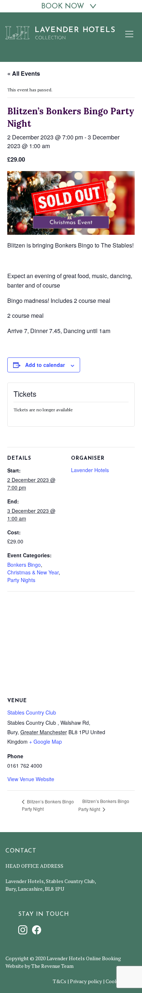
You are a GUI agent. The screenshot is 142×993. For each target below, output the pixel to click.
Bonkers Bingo (24, 564)
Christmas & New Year (33, 572)
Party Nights (21, 579)
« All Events (23, 73)
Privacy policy (86, 981)
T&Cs (59, 981)
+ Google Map (45, 741)
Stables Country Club (31, 712)
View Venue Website (30, 779)
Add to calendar (45, 364)
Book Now (62, 6)
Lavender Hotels (90, 470)
